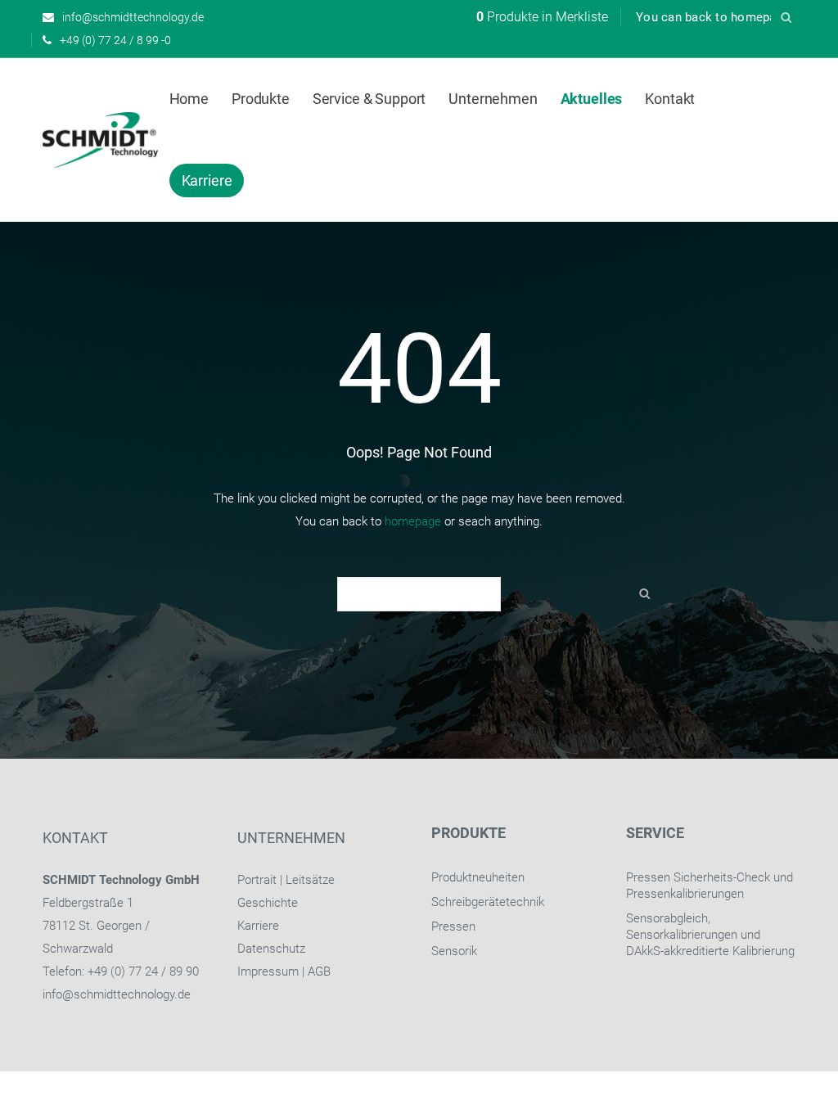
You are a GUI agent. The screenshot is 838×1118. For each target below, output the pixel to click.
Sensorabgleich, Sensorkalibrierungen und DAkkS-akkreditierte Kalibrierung (710, 934)
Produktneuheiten (478, 877)
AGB (319, 971)
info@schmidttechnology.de (117, 994)
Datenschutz (271, 948)
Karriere (258, 925)
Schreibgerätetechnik (487, 902)
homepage (413, 521)
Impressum (268, 971)
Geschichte (267, 902)
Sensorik (454, 951)
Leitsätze (310, 879)
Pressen (453, 926)
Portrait (257, 879)
